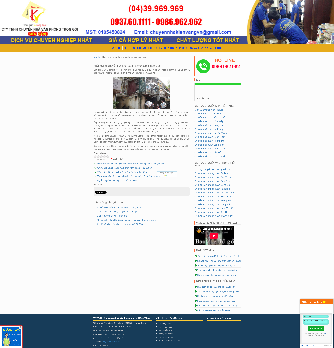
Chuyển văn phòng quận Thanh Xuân (213, 216)
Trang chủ (115, 48)
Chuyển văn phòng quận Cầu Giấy (212, 181)
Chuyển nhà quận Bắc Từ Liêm (210, 117)
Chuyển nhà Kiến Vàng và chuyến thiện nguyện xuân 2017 (124, 168)
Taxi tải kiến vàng (165, 330)
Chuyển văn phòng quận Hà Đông (212, 189)
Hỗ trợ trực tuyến (313, 302)
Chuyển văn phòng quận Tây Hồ (211, 212)
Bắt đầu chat (316, 329)
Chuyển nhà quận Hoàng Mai (209, 141)
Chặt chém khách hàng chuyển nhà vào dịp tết (118, 212)
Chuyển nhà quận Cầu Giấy (208, 121)
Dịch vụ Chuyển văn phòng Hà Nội (212, 169)
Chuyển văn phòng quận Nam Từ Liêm (214, 208)
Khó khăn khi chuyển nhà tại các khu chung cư (218, 306)
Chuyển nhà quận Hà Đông (208, 129)
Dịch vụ (141, 48)
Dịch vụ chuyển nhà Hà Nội (208, 110)
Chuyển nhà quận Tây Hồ (207, 152)
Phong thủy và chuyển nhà (195, 48)
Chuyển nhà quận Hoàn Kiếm (209, 137)
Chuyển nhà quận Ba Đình (208, 113)
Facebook (326, 333)
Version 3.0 (328, 346)
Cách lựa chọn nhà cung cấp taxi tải (213, 310)
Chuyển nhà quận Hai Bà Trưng (211, 133)
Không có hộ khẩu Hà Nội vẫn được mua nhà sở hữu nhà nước (126, 220)
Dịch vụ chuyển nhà (165, 337)
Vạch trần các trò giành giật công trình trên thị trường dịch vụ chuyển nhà (130, 164)
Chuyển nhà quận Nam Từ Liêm (211, 148)
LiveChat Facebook (310, 346)
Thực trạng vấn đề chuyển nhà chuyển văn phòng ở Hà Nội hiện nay (129, 176)
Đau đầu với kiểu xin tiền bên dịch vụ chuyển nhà (119, 207)
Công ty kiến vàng (165, 327)
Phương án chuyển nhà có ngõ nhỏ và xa (216, 301)
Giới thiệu (129, 48)
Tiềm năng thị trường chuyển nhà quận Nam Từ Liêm (122, 172)
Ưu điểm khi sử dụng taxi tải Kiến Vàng (215, 296)
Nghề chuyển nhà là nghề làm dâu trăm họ (117, 180)
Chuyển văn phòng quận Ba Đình (211, 173)
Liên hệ (218, 48)
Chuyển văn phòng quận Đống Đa (212, 185)
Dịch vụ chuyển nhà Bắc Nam (169, 340)
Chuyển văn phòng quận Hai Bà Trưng (214, 192)
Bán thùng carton (164, 324)
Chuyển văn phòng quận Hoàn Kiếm (213, 196)
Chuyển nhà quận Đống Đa (208, 125)
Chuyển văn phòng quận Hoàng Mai (213, 200)
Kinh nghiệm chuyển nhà (162, 48)
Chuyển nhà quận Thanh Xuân (210, 156)
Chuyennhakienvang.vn (111, 342)
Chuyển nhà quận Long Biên (209, 144)
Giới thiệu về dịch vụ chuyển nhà (112, 216)
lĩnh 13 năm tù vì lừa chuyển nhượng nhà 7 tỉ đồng (120, 224)
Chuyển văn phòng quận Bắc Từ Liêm (214, 177)
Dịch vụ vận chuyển (165, 334)
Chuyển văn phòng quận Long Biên (212, 204)
